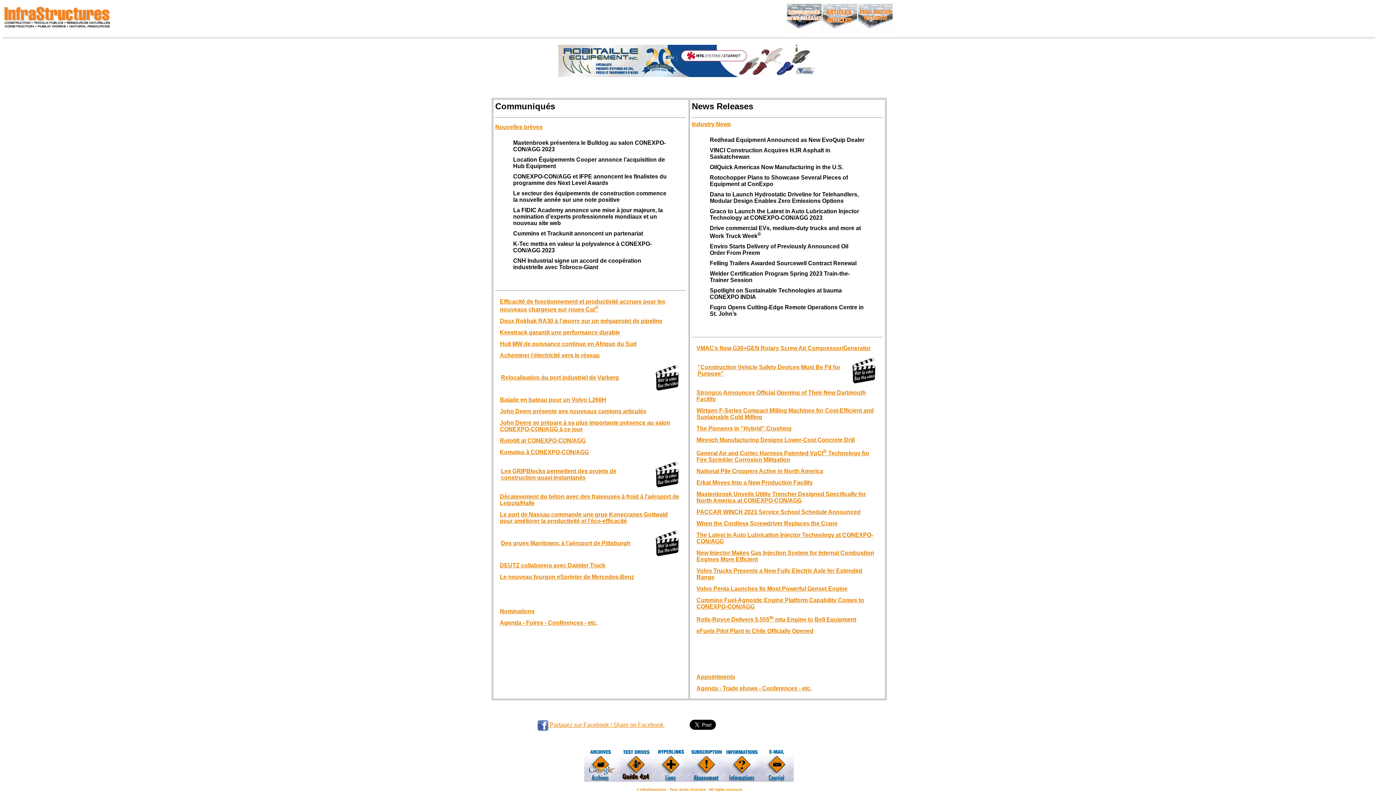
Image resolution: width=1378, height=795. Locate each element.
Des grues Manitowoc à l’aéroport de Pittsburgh (566, 543)
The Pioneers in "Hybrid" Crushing (744, 428)
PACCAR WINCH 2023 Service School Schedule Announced (779, 512)
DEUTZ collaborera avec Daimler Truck (552, 565)
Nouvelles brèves (519, 127)
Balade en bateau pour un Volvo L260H (553, 400)
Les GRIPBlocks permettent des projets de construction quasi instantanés (559, 474)
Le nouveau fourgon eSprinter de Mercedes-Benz (567, 577)
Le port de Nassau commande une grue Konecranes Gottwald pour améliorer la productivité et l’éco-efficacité (584, 517)
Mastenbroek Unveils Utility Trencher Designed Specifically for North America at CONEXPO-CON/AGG (781, 497)
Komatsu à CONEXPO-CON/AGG (544, 452)
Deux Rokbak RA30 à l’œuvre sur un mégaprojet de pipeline (581, 321)
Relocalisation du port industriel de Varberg (560, 378)
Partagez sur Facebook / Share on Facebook (606, 725)
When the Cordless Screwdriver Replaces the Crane (767, 523)
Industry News (711, 124)
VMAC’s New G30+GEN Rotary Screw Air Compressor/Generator (784, 348)
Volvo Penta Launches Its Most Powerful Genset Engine (772, 589)
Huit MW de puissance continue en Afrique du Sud (568, 344)
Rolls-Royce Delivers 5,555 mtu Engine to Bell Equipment (776, 620)
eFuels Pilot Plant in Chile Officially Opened (755, 631)
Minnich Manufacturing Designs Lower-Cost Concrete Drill (776, 440)
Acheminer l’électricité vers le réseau (550, 355)
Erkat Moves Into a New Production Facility (755, 483)
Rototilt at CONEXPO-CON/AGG (543, 441)
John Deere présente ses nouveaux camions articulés (573, 411)
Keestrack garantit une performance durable (560, 332)
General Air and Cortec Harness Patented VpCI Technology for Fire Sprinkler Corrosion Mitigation (783, 456)
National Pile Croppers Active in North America (760, 471)
